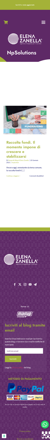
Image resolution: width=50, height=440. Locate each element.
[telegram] (35, 284)
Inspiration (15, 162)
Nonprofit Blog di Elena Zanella (18, 160)
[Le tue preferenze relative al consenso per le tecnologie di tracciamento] (4, 436)
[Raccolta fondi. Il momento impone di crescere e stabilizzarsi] (25, 120)
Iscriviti (13, 359)
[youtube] (30, 284)
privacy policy (17, 367)
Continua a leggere (12, 176)
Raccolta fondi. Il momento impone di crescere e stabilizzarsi (23, 120)
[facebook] (14, 284)
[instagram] (25, 284)
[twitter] (19, 284)
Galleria (27, 120)
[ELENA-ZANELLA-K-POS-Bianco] (25, 33)
